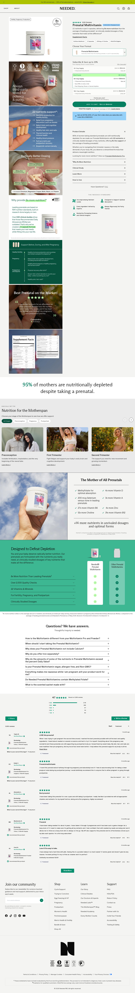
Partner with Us (113, 911)
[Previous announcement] (3, 2)
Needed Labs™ (87, 903)
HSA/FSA (110, 894)
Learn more (115, 109)
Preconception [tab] (20, 421)
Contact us (111, 903)
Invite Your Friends (114, 916)
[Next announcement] (131, 2)
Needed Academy (87, 911)
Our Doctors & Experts (89, 898)
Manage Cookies (56, 974)
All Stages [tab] (6, 421)
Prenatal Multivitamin (21, 743)
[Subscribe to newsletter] (41, 900)
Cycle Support (59, 889)
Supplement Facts (80, 37)
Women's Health (60, 911)
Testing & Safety (113, 925)
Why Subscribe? (121, 64)
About (17, 8)
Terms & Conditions (29, 974)
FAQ (108, 889)
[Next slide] (131, 420)
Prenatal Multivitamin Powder (22, 856)
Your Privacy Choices (101, 974)
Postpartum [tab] (45, 421)
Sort (110, 726)
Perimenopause (60, 916)
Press (109, 907)
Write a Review (123, 719)
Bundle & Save (59, 925)
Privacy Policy (43, 974)
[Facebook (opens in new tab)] (6, 915)
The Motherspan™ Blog (90, 907)
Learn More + (6, 465)
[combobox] (99, 52)
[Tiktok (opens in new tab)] (10, 915)
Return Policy (112, 898)
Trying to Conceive (61, 894)
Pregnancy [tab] (32, 421)
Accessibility (112, 920)
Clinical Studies (87, 894)
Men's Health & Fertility (63, 920)
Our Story (84, 889)
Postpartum (58, 907)
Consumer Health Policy (73, 974)
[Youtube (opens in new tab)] (24, 915)
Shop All (57, 929)
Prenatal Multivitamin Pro (115, 156)
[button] (82, 22)
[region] (67, 2)
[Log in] (123, 8)
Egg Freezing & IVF (61, 898)
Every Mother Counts (89, 916)
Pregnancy (58, 903)
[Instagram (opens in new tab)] (15, 915)
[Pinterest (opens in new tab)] (19, 915)
